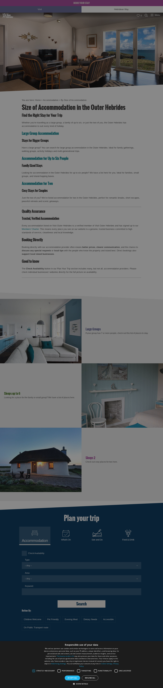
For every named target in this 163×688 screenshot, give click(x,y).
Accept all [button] (72, 678)
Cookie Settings (106, 664)
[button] (81, 683)
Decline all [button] (90, 678)
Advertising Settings (58, 664)
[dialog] (81, 664)
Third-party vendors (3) (65, 656)
